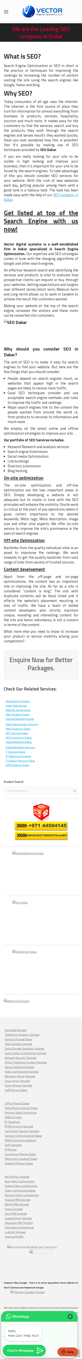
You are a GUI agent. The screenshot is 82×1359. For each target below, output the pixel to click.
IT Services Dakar (15, 752)
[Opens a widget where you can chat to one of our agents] (67, 1352)
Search (74, 790)
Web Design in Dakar (18, 701)
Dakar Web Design (16, 706)
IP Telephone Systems (18, 756)
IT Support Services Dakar (20, 761)
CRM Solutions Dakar (17, 765)
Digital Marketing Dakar (19, 742)
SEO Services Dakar (17, 733)
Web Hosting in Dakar (18, 729)
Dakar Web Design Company (22, 724)
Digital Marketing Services (20, 747)
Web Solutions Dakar (18, 714)
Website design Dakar (18, 710)
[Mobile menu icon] (6, 11)
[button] (70, 1316)
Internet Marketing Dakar (20, 719)
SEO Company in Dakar (19, 737)
